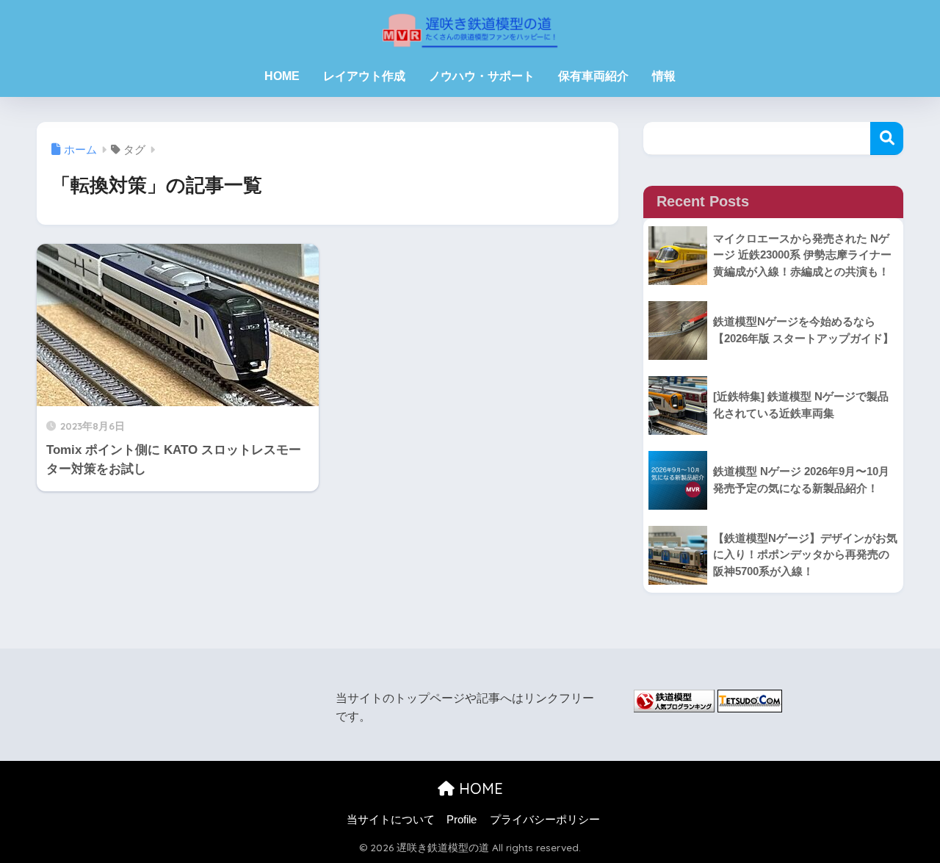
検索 (886, 138)
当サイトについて (391, 820)
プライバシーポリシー (545, 820)
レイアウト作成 (364, 76)
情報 (664, 76)
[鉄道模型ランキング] (674, 700)
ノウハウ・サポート (482, 76)
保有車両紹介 (593, 76)
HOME (282, 76)
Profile (461, 820)
